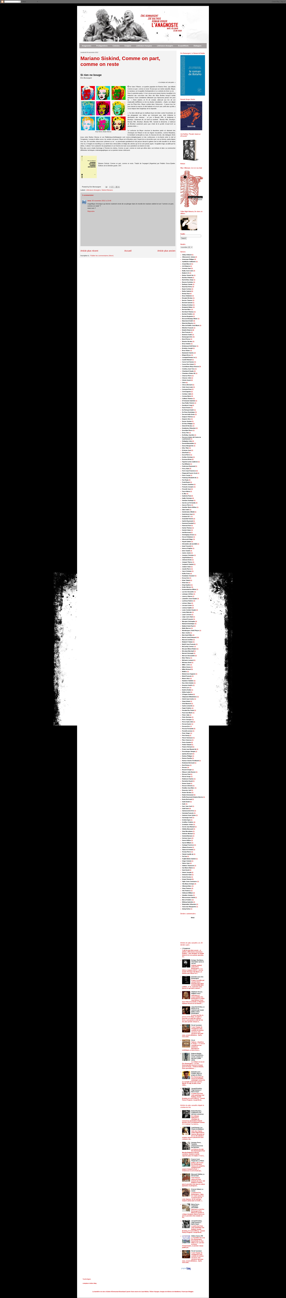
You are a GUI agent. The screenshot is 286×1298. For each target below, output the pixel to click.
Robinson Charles (187, 779)
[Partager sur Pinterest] (119, 187)
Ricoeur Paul (186, 774)
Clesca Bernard (187, 385)
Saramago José (187, 817)
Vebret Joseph (186, 872)
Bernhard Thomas (188, 312)
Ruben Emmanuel (187, 795)
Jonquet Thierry (187, 562)
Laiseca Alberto (187, 596)
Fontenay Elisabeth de (189, 477)
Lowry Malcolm (187, 612)
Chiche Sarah (186, 380)
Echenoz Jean (186, 450)
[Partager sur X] (114, 187)
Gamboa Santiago (187, 500)
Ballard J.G (185, 273)
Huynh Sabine (186, 541)
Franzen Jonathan (187, 484)
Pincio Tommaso (187, 738)
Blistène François (187, 328)
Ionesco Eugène (187, 548)
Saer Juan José (187, 806)
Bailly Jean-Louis (187, 271)
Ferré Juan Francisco (189, 471)
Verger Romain (187, 879)
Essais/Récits (183, 46)
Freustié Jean (186, 489)
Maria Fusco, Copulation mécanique (195, 1206)
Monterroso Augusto (188, 674)
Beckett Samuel (187, 302)
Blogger (190, 1291)
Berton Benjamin (187, 316)
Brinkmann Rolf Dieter (189, 346)
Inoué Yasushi (186, 546)
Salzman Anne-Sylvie (189, 815)
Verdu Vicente (186, 877)
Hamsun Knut (186, 525)
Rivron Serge (186, 776)
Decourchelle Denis (188, 414)
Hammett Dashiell (187, 523)
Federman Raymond (188, 466)
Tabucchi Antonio (187, 849)
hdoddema (177, 1291)
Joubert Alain (186, 567)
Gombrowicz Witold (188, 512)
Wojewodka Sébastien (189, 904)
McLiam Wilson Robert (189, 649)
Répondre (91, 211)
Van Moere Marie (187, 868)
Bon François (186, 332)
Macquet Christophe (188, 621)
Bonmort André (187, 334)
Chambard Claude (188, 371)
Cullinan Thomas (187, 398)
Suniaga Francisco (188, 845)
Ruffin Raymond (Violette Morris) (192, 797)
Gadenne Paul (186, 496)
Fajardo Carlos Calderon (190, 462)
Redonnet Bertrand (188, 763)
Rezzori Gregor (187, 770)
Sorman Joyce (186, 838)
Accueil (127, 251)
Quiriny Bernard (187, 754)
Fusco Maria (186, 491)
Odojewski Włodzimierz (189, 697)
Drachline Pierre (187, 430)
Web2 (193, 917)
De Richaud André (188, 410)
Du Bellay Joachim (188, 435)
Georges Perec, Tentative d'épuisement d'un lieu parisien (197, 1145)
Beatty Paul (185, 293)
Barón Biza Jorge (187, 280)
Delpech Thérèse (187, 417)
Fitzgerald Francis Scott (189, 473)
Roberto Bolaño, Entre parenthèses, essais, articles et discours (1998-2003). (197, 1057)
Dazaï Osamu (186, 407)
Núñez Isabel (186, 692)
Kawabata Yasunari (188, 576)
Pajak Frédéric (186, 708)
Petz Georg (185, 735)
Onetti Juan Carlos (188, 699)
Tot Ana (184, 856)
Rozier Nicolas (186, 792)
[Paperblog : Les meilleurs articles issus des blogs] (185, 1270)
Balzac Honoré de (187, 275)
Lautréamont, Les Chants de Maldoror (197, 1128)
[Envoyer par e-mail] (110, 187)
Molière (184, 671)
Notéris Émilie (186, 690)
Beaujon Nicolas (187, 298)
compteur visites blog (89, 1283)
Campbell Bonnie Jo (188, 357)
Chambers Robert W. (188, 373)
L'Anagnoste (186, 948)
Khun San (185, 582)
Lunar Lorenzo (186, 614)
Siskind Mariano (107, 190)
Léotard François (187, 619)
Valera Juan (186, 863)
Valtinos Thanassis (188, 865)
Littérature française (144, 46)
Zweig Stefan (186, 909)
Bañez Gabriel (186, 291)
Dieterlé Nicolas (187, 426)
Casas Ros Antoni (188, 364)
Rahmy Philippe (187, 756)
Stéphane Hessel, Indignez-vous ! (196, 992)
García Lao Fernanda (188, 503)
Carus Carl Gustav (188, 362)
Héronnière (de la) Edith (189, 544)
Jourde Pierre (186, 569)
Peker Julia (185, 715)
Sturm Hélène (186, 840)
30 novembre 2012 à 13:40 (101, 201)
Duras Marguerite (187, 446)
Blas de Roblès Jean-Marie (190, 325)
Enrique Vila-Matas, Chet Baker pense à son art (197, 961)
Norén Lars (185, 687)
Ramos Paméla (187, 758)
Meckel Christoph (187, 653)
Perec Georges (187, 719)
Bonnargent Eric (187, 337)
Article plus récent (89, 251)
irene (89, 201)
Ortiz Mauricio (186, 703)
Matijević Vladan (187, 642)
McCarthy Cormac (188, 646)
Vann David (185, 870)
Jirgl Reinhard (186, 557)
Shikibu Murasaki (187, 829)
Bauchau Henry (187, 286)
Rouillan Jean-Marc (188, 788)
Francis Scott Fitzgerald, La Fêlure (197, 1160)
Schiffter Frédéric (187, 822)
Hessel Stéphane (187, 537)
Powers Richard (187, 747)
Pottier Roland (186, 744)
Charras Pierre (187, 376)
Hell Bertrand (186, 532)
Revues (184, 767)
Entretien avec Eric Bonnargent (197, 977)
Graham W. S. (186, 516)
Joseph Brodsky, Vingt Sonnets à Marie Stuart (196, 1090)
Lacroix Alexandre (188, 592)
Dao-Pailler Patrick (188, 403)
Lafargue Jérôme (187, 594)
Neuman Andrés (187, 685)
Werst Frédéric (187, 900)
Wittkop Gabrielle (187, 902)
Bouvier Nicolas (187, 341)
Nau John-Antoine (187, 683)
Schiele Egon (186, 820)
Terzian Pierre (186, 852)
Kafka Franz (186, 573)
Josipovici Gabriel (187, 564)
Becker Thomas (187, 300)
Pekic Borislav (186, 717)
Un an (193, 1040)
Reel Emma (185, 765)
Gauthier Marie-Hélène (189, 507)
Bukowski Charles (188, 353)
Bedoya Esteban (187, 305)
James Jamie (186, 553)
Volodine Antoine (187, 895)
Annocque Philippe (188, 259)
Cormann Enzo (186, 389)
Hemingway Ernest (188, 535)
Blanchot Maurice (187, 323)
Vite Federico (186, 890)
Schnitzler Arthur (187, 824)
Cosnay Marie (186, 396)
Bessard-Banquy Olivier (189, 318)
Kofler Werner (186, 587)
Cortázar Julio (186, 394)
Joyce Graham (186, 571)
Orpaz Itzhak (186, 701)
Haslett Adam (186, 530)
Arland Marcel (186, 264)
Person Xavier (186, 724)
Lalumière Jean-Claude (189, 598)
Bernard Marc (186, 309)
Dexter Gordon (186, 421)
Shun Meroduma (187, 831)
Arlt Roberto (186, 266)
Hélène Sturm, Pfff (197, 1236)
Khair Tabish (186, 580)
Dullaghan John (187, 441)
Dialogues (197, 46)
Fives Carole (186, 475)
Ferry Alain (185, 468)
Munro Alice (186, 678)
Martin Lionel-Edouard (189, 637)
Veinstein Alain (186, 874)
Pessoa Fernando (187, 728)
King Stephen (186, 585)
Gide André (185, 509)
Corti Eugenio (186, 391)
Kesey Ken (185, 578)
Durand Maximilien (188, 443)
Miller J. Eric (186, 665)
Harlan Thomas (187, 528)
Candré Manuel (187, 360)
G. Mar (184, 493)
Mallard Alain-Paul (188, 626)
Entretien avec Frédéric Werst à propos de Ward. (196, 1073)
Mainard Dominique (188, 623)
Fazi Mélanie (186, 464)
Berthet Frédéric (187, 314)
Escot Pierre (186, 455)
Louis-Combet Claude (189, 610)
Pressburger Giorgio (188, 751)
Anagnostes (86, 46)
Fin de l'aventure (196, 1025)
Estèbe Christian (187, 457)
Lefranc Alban (186, 603)
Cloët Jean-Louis (187, 387)
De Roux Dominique (188, 412)
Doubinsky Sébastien (189, 428)
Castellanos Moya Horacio (190, 366)
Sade (183, 804)
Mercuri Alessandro (188, 655)
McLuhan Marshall (188, 651)
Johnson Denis (187, 560)
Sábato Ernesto (187, 847)
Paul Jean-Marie (187, 713)
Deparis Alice (186, 419)
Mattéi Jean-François (189, 644)
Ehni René (185, 452)
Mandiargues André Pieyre (190, 630)
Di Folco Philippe (187, 423)
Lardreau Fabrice (187, 601)
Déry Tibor (185, 448)
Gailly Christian (187, 498)
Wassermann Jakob (188, 897)
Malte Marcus (186, 628)
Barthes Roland (187, 277)
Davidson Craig (187, 405)
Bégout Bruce (186, 355)
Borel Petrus (186, 339)
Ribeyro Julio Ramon (188, 772)
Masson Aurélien (187, 639)
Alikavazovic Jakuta (188, 257)
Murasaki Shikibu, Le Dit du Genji (197, 1175)
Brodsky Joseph (187, 348)
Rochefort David (187, 781)
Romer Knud (186, 783)
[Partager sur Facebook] (117, 187)
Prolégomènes (102, 46)
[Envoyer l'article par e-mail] (106, 187)
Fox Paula (185, 480)
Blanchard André (187, 321)
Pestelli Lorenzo (187, 731)
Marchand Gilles (187, 635)
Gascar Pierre (186, 505)
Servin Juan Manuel (188, 827)
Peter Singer (186, 733)
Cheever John (186, 378)
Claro (184, 382)
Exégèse (128, 46)
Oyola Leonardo (187, 706)
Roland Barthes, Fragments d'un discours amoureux (197, 1112)
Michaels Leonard (187, 660)
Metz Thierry (186, 658)
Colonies (116, 46)
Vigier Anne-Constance (189, 881)
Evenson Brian (186, 459)
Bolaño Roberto (187, 330)
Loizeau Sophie (187, 608)
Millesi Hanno (186, 667)
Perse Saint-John (187, 722)
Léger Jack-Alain (187, 617)
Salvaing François (187, 813)
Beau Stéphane (187, 296)
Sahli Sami (185, 808)
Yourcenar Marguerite (189, 906)
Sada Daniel (186, 802)
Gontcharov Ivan (187, 514)
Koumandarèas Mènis (189, 589)
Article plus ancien (166, 251)
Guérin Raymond (187, 521)
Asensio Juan (186, 268)
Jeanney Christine (188, 555)
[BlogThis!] (112, 187)
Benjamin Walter (187, 307)
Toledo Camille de (187, 854)
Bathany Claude (187, 284)
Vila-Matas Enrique (188, 884)
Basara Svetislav (187, 282)
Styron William (186, 843)
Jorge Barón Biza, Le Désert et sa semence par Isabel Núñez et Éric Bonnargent (198, 1010)
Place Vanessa (186, 740)
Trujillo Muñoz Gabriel (189, 859)
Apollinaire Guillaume (189, 261)
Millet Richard (186, 669)
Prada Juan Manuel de (189, 749)
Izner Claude (186, 551)
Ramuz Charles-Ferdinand (190, 760)
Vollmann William (187, 893)
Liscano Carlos (187, 605)
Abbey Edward (186, 255)
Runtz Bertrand (187, 799)
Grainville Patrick (187, 519)
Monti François (186, 676)
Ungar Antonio (186, 861)
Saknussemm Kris (188, 811)
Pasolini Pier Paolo (188, 710)
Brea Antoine (186, 344)
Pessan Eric (186, 726)
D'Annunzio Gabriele (188, 401)
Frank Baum (186, 482)
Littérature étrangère (165, 46)
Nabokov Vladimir (187, 681)
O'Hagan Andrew (187, 694)
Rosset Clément (187, 786)
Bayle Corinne (186, 289)
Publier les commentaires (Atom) (102, 255)
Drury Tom (185, 432)
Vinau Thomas (186, 888)
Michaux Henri (186, 662)
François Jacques (187, 487)
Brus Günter (186, 350)
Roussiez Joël (186, 790)
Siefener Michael (187, 833)
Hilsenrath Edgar (187, 539)
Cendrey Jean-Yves (188, 369)
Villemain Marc (186, 886)
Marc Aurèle (186, 633)
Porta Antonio (186, 742)
